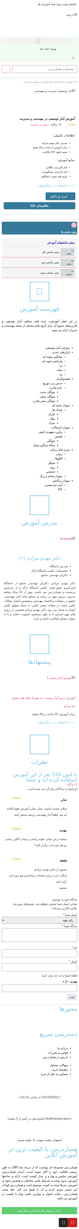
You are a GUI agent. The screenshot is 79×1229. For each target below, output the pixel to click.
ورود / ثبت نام (48, 48)
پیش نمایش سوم (50, 272)
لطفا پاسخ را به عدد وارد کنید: (59, 975)
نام (74, 947)
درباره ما (62, 1048)
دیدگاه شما (69, 926)
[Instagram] (63, 1222)
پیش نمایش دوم (50, 262)
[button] (37, 41)
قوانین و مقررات (58, 1052)
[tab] (39, 252)
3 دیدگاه (72, 784)
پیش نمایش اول (50, 251)
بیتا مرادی (69, 706)
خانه (75, 82)
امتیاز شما (70, 914)
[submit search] (6, 69)
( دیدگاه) (56, 124)
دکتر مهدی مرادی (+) (40, 558)
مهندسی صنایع (66, 82)
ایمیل (73, 961)
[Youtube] (72, 1222)
